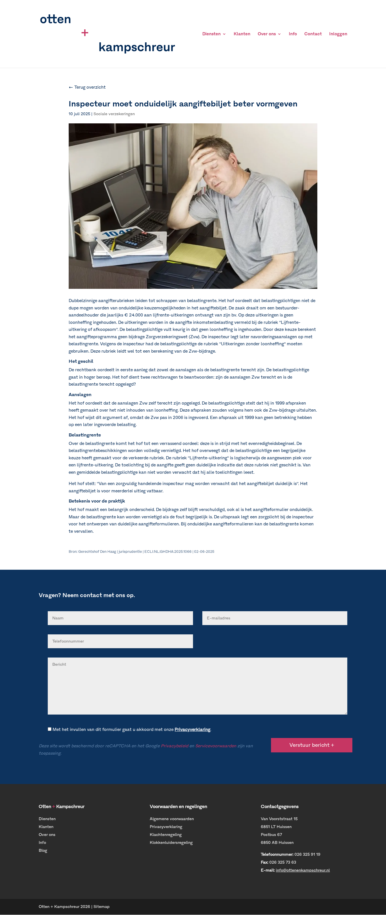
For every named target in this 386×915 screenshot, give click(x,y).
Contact (313, 34)
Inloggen (338, 34)
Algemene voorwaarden (172, 818)
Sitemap (102, 906)
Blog (43, 850)
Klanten (242, 34)
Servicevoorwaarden (215, 745)
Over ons (267, 34)
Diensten (211, 34)
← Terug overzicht (87, 87)
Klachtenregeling (166, 834)
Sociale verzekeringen (114, 114)
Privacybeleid (174, 745)
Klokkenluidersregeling (171, 842)
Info (293, 34)
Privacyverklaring (192, 729)
